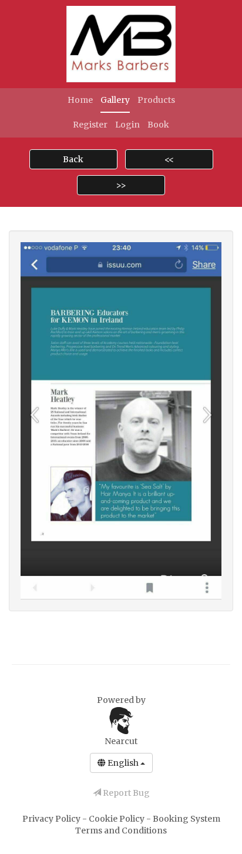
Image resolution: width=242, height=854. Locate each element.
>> (121, 185)
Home (80, 100)
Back (73, 159)
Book (158, 124)
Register (90, 124)
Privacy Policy (52, 818)
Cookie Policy (117, 818)
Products (156, 100)
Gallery (115, 100)
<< (169, 159)
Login (127, 124)
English (123, 763)
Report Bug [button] (125, 793)
